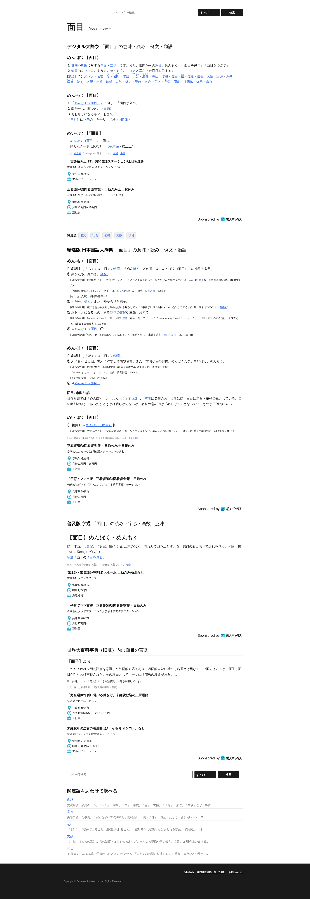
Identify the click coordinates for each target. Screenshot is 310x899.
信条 (124, 318)
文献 (119, 235)
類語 (71, 76)
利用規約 (189, 872)
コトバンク (85, 12)
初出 (107, 235)
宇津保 (114, 146)
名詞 (83, 235)
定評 (219, 76)
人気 (119, 82)
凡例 (122, 153)
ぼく (136, 269)
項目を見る (94, 557)
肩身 (209, 82)
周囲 (84, 65)
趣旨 (123, 312)
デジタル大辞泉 (83, 46)
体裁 (199, 82)
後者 (173, 398)
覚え (80, 82)
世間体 (188, 82)
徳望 (109, 82)
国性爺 (123, 119)
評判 (229, 76)
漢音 (117, 356)
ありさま (87, 71)
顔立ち (120, 290)
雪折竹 (75, 119)
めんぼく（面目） (87, 103)
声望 (99, 82)
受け (138, 82)
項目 (131, 235)
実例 (95, 235)
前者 (148, 398)
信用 (164, 76)
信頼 (190, 76)
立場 (113, 65)
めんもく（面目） (87, 383)
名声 (148, 82)
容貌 (103, 274)
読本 (158, 334)
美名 (157, 82)
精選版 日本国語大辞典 (90, 249)
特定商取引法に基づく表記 (211, 872)
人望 (210, 76)
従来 (132, 71)
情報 (115, 153)
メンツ (89, 76)
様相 (87, 301)
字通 (70, 557)
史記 (89, 546)
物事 (74, 71)
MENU (70, 3)
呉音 (117, 269)
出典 (198, 279)
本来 (86, 119)
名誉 (100, 76)
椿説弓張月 (169, 334)
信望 (174, 76)
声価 (155, 76)
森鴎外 (223, 307)
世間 (74, 65)
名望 (89, 82)
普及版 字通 (79, 523)
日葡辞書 (150, 290)
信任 (200, 76)
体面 (103, 65)
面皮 (177, 82)
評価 (158, 65)
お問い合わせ (236, 872)
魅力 (128, 82)
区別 (135, 398)
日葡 (107, 108)
